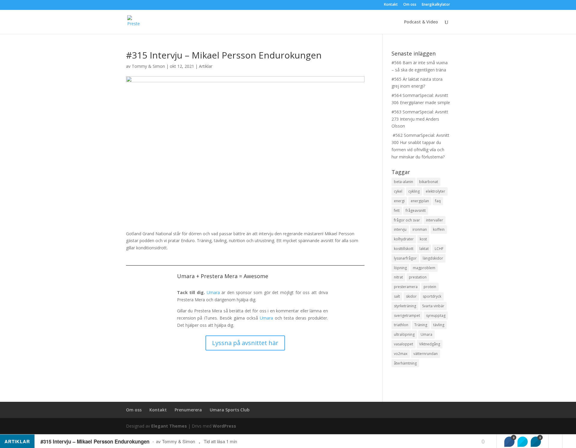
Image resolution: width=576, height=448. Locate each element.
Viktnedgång (429, 344)
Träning (420, 324)
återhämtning (405, 363)
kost (423, 239)
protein (430, 286)
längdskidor (433, 258)
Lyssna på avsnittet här (245, 343)
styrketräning (405, 305)
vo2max (400, 353)
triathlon (401, 324)
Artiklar (205, 66)
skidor (411, 296)
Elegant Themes (169, 426)
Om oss (409, 5)
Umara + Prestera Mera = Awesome (222, 276)
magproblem (424, 267)
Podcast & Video (421, 22)
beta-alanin (403, 181)
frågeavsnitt (416, 210)
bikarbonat (428, 181)
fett (397, 210)
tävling (438, 324)
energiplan (420, 200)
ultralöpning (404, 334)
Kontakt (391, 5)
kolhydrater (404, 239)
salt (397, 296)
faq (438, 200)
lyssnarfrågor (405, 258)
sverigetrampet (407, 315)
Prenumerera (188, 410)
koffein (439, 229)
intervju (400, 229)
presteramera (406, 286)
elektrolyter (435, 191)
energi (399, 200)
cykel (398, 191)
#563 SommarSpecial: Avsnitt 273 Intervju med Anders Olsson (420, 119)
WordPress (224, 426)
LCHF (439, 248)
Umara (213, 292)
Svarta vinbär (433, 305)
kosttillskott (403, 248)
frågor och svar (407, 220)
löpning (400, 267)
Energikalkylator (436, 5)
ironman (419, 229)
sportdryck (432, 296)
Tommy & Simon (148, 66)
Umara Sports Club (230, 410)
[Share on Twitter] (523, 442)
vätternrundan (425, 353)
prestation (418, 277)
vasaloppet (403, 344)
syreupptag (436, 315)
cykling (414, 191)
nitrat (398, 277)
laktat (424, 248)
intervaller (434, 220)
